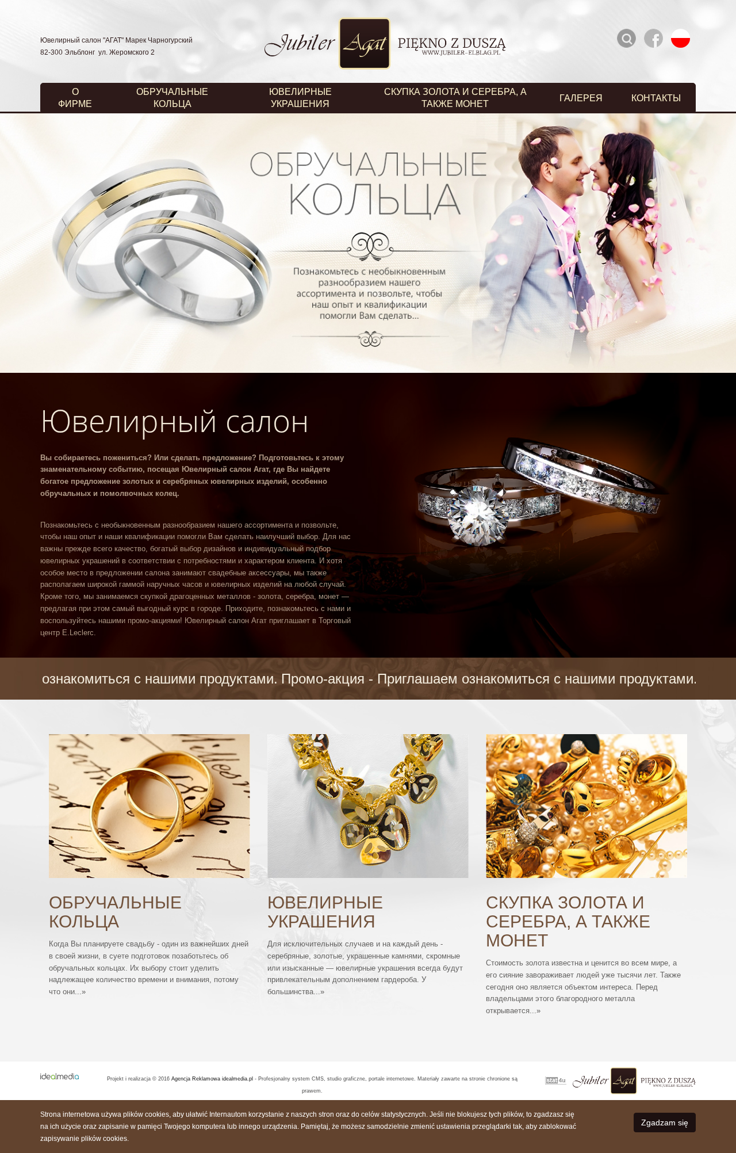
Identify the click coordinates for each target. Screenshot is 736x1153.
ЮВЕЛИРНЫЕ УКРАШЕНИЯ (300, 98)
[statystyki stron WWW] (555, 1081)
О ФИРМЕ (75, 98)
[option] (368, 243)
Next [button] (710, 243)
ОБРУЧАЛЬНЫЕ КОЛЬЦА (172, 98)
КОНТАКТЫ (656, 98)
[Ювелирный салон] (536, 498)
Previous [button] (25, 243)
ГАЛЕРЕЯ (581, 98)
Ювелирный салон (174, 420)
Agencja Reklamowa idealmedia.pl (212, 1079)
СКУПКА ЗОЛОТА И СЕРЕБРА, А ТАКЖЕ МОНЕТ (455, 98)
